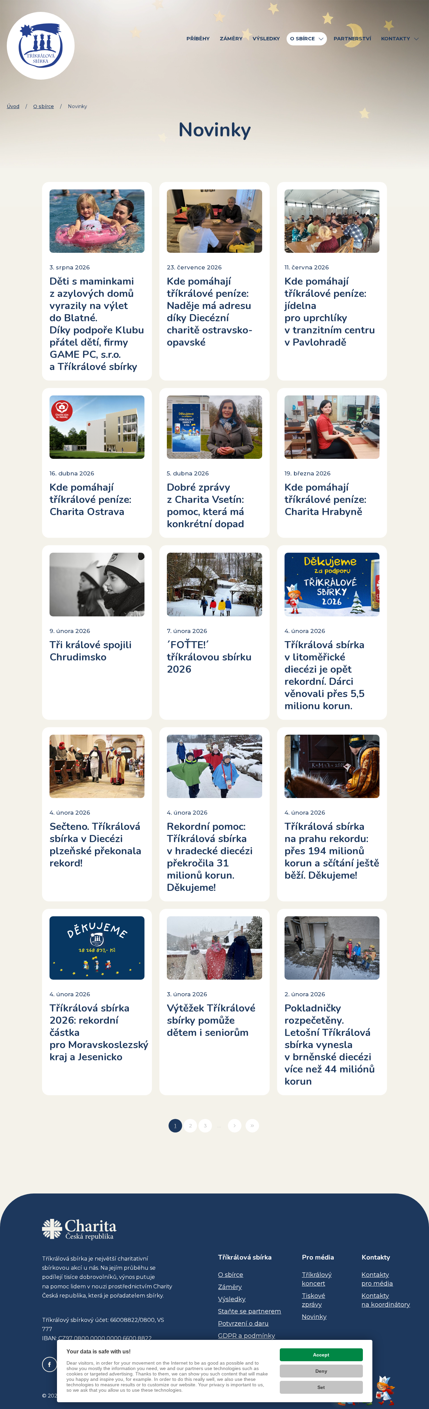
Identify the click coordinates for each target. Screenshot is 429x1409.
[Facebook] (49, 1364)
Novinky (314, 1317)
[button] (321, 39)
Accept (321, 1354)
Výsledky (232, 1299)
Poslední (252, 1125)
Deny (321, 1371)
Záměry (230, 1287)
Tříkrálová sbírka (245, 1257)
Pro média (318, 1257)
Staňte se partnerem (249, 1311)
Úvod (13, 106)
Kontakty (376, 1257)
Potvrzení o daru (243, 1323)
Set (321, 1387)
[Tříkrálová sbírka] (41, 46)
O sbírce (43, 106)
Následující (234, 1125)
